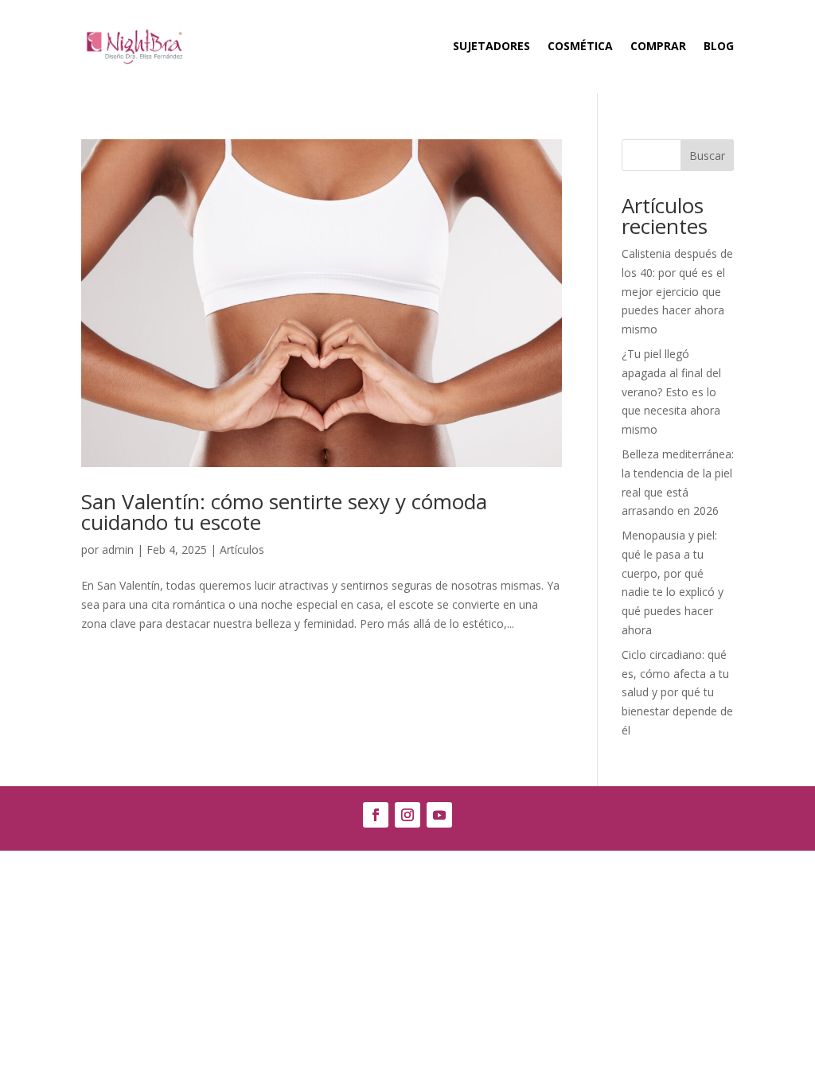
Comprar (658, 45)
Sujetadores (491, 45)
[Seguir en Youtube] (439, 815)
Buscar (707, 155)
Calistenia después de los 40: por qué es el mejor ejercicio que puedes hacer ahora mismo (677, 291)
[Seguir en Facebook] (375, 815)
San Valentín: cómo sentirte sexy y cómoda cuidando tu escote (284, 511)
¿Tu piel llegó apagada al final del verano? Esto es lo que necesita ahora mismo (671, 391)
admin (118, 549)
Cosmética (580, 45)
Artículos (242, 549)
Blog (719, 45)
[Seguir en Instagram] (407, 815)
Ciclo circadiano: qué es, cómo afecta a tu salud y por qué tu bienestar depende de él (677, 692)
